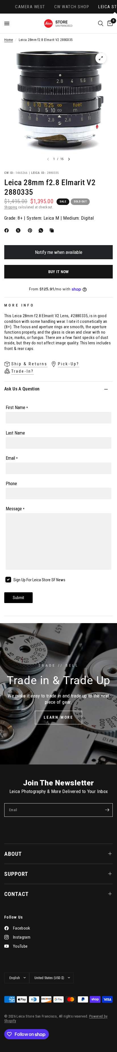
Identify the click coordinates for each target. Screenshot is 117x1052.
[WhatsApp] (42, 230)
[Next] (69, 159)
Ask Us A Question (21, 389)
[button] (58, 717)
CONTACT (16, 894)
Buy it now (58, 271)
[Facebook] (7, 230)
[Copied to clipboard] (52, 230)
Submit (18, 597)
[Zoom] (100, 58)
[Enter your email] (107, 810)
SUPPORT (16, 873)
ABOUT (13, 853)
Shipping (10, 207)
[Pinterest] (31, 230)
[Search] (100, 23)
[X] (19, 230)
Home (8, 40)
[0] (109, 23)
